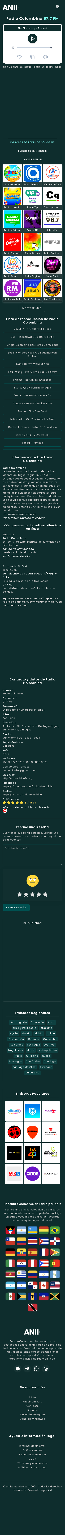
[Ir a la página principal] (32, 1334)
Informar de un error (32, 1446)
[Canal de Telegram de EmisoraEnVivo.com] (27, 1368)
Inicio (32, 1397)
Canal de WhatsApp (32, 1419)
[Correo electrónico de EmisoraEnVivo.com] (46, 1368)
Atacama (46, 1028)
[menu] (57, 7)
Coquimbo (49, 1039)
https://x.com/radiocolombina (22, 794)
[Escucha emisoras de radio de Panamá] (32, 1285)
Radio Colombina (32, 18)
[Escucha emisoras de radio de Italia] (10, 1263)
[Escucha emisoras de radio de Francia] (43, 1252)
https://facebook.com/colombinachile (28, 786)
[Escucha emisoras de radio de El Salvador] (43, 1274)
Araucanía (37, 1022)
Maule (30, 1050)
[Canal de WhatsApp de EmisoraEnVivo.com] (36, 1368)
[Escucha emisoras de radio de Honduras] (10, 1285)
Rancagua (15, 1061)
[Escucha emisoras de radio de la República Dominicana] (55, 1241)
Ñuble (18, 1056)
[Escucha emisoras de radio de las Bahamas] (21, 1296)
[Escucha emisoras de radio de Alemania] (10, 1252)
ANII (50, 1490)
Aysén (14, 1033)
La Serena (17, 1044)
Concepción (16, 1039)
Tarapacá (46, 1067)
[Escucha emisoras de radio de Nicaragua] (21, 1285)
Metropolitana (48, 1050)
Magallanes (15, 1050)
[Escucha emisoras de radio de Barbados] (32, 1296)
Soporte (32, 1410)
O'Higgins (32, 1056)
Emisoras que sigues (32, 151)
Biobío (39, 1033)
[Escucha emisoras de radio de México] (10, 1296)
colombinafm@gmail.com (19, 770)
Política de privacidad (32, 1467)
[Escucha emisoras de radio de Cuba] (43, 1241)
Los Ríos (49, 1044)
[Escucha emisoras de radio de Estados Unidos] (55, 1285)
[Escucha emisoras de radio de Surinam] (10, 1274)
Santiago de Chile (24, 1067)
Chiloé (51, 1033)
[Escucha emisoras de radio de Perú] (32, 1263)
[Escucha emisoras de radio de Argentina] (21, 1230)
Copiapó (33, 1039)
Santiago (50, 1061)
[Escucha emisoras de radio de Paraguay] (21, 1263)
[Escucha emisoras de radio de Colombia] (21, 1241)
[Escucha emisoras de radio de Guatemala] (55, 1274)
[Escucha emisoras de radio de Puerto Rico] (43, 1263)
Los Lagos (33, 1044)
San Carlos (33, 1061)
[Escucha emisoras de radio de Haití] (43, 1296)
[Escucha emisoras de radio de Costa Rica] (32, 1241)
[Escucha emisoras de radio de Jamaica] (55, 1296)
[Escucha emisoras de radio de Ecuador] (21, 1252)
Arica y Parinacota (24, 1028)
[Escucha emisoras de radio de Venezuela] (32, 1274)
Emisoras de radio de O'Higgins (32, 142)
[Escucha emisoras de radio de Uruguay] (21, 1274)
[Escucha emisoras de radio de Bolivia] (43, 1230)
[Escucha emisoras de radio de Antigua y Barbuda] (10, 1230)
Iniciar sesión (32, 159)
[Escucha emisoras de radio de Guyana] (55, 1252)
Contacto (32, 1406)
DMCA (32, 1459)
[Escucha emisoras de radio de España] (32, 1252)
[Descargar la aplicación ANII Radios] (17, 1368)
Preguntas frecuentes (33, 1454)
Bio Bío (26, 1033)
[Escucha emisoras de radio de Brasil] (55, 1230)
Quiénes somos (32, 1450)
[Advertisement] (32, 102)
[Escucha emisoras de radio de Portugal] (55, 1263)
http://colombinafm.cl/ (18, 778)
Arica (51, 1022)
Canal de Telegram (32, 1414)
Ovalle (46, 1056)
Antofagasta (18, 1022)
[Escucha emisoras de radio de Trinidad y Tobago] (32, 1307)
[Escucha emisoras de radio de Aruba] (32, 1230)
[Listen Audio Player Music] (45, 57)
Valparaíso (33, 1072)
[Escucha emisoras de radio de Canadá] (43, 1285)
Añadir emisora (32, 1401)
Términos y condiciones (32, 1463)
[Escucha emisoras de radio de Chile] (10, 1241)
